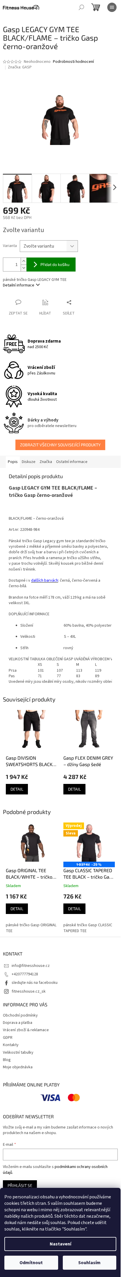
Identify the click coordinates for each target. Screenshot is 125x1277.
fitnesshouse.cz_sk (29, 991)
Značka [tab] (46, 462)
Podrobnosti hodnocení (73, 62)
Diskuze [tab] (28, 462)
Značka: (20, 67)
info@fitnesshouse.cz (31, 966)
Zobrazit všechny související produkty (60, 444)
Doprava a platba (17, 1023)
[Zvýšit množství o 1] (23, 261)
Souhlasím (89, 1262)
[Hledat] (81, 7)
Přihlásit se (20, 1185)
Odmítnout (31, 1262)
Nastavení (60, 1244)
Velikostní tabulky (18, 1052)
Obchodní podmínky (20, 1015)
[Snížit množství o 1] (23, 268)
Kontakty (11, 1045)
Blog (7, 1060)
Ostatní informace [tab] (72, 462)
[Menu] (112, 7)
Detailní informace (18, 285)
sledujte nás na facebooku (35, 983)
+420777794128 (25, 974)
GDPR (7, 1038)
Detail (16, 789)
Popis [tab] (13, 462)
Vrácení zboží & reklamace (26, 1030)
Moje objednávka (18, 1067)
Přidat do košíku (54, 264)
